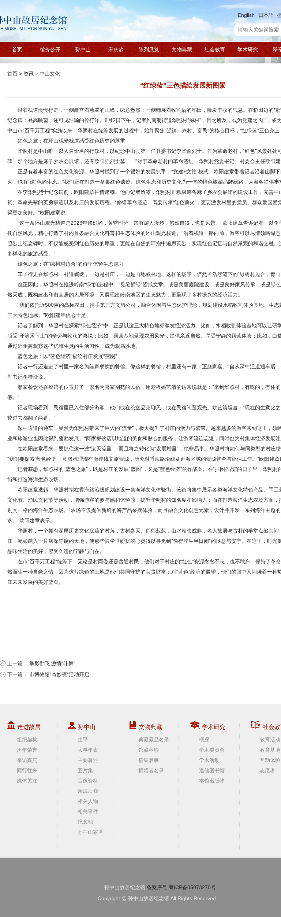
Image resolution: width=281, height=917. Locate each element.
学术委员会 (212, 750)
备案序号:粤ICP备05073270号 (181, 887)
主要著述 (88, 760)
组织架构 (27, 740)
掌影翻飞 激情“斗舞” (52, 663)
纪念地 (85, 822)
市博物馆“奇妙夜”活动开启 (59, 674)
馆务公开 (50, 49)
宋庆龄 (116, 49)
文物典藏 (182, 49)
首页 (17, 49)
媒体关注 (27, 781)
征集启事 (148, 760)
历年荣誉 (27, 750)
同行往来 (27, 770)
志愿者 (267, 770)
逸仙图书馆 (212, 770)
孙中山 (83, 49)
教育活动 (270, 740)
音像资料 (88, 781)
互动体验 (270, 760)
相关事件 (88, 811)
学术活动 (209, 760)
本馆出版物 (212, 781)
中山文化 (50, 74)
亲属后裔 (88, 791)
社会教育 (215, 49)
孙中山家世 (90, 832)
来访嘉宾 (27, 760)
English (246, 15)
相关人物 (88, 801)
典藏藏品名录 (153, 740)
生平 (83, 740)
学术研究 (247, 49)
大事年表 (88, 750)
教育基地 (270, 750)
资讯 (28, 74)
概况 (204, 740)
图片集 (85, 770)
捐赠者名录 (151, 770)
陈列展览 (149, 49)
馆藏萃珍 (148, 750)
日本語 (266, 15)
